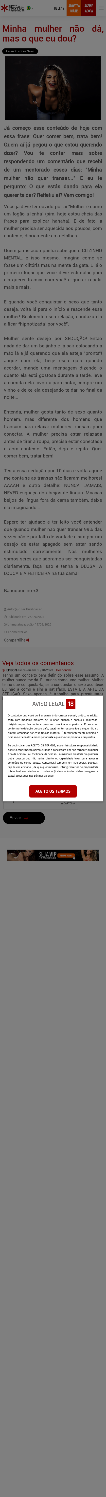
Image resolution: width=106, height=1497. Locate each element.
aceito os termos (53, 791)
